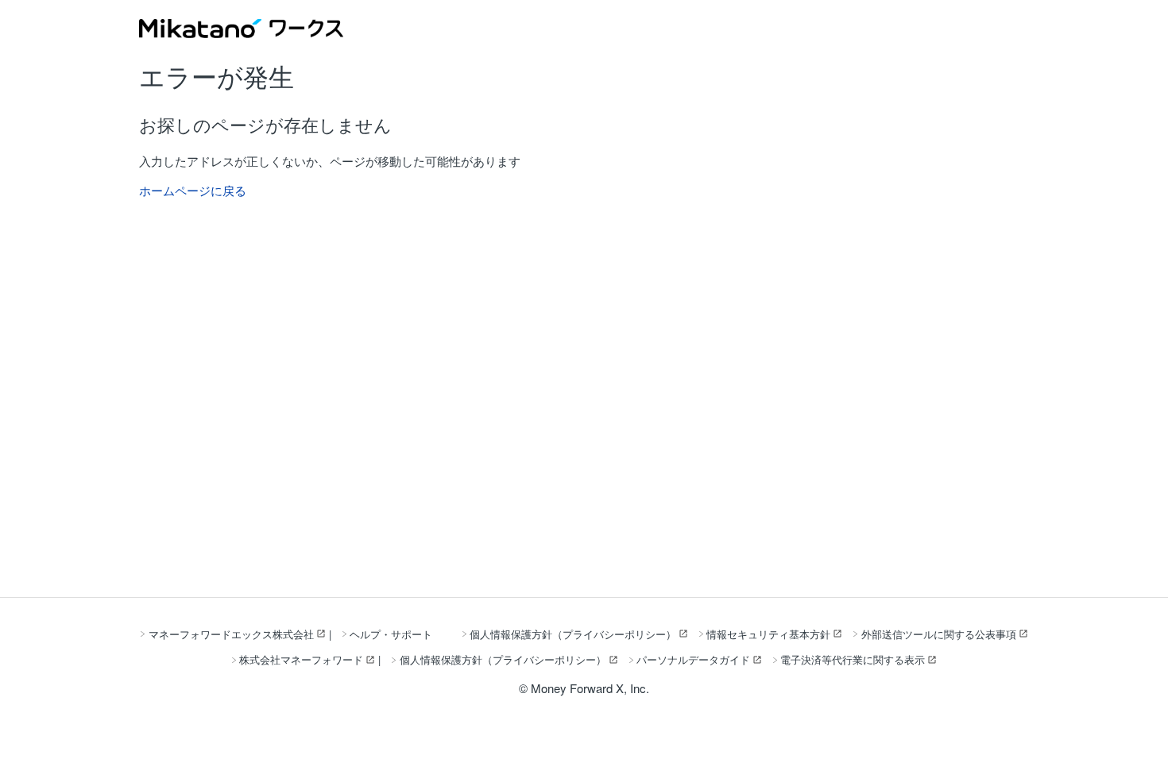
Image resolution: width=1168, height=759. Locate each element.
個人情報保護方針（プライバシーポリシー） (573, 633)
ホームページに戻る (192, 190)
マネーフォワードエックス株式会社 (231, 633)
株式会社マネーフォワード (301, 659)
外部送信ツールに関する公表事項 (938, 633)
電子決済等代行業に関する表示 (852, 659)
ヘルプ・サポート (391, 633)
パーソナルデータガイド (693, 659)
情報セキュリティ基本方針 (768, 633)
